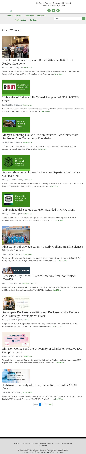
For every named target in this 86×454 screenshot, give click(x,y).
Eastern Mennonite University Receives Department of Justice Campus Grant (41, 174)
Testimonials (20, 20)
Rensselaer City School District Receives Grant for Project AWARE (38, 277)
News (18, 16)
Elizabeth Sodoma (29, 283)
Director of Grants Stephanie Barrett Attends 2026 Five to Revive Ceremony (38, 61)
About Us (30, 16)
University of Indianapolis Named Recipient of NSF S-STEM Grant (41, 99)
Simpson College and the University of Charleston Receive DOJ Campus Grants (42, 350)
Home (9, 16)
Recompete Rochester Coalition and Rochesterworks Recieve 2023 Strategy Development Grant (40, 314)
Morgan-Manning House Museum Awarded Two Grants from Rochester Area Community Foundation (40, 136)
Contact (33, 20)
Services (40, 16)
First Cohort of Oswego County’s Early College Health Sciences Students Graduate (42, 248)
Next (50, 404)
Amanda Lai (27, 67)
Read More (58, 74)
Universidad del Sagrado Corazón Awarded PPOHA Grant (38, 209)
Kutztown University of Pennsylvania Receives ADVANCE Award (39, 386)
